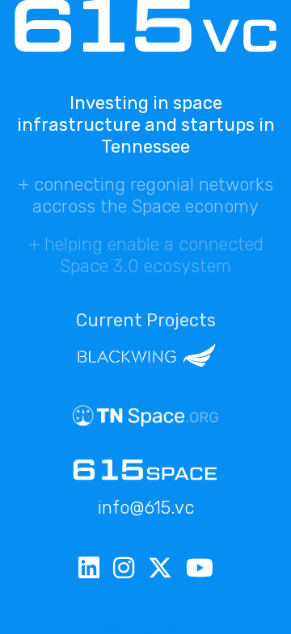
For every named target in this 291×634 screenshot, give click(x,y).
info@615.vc (146, 508)
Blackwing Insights (146, 628)
